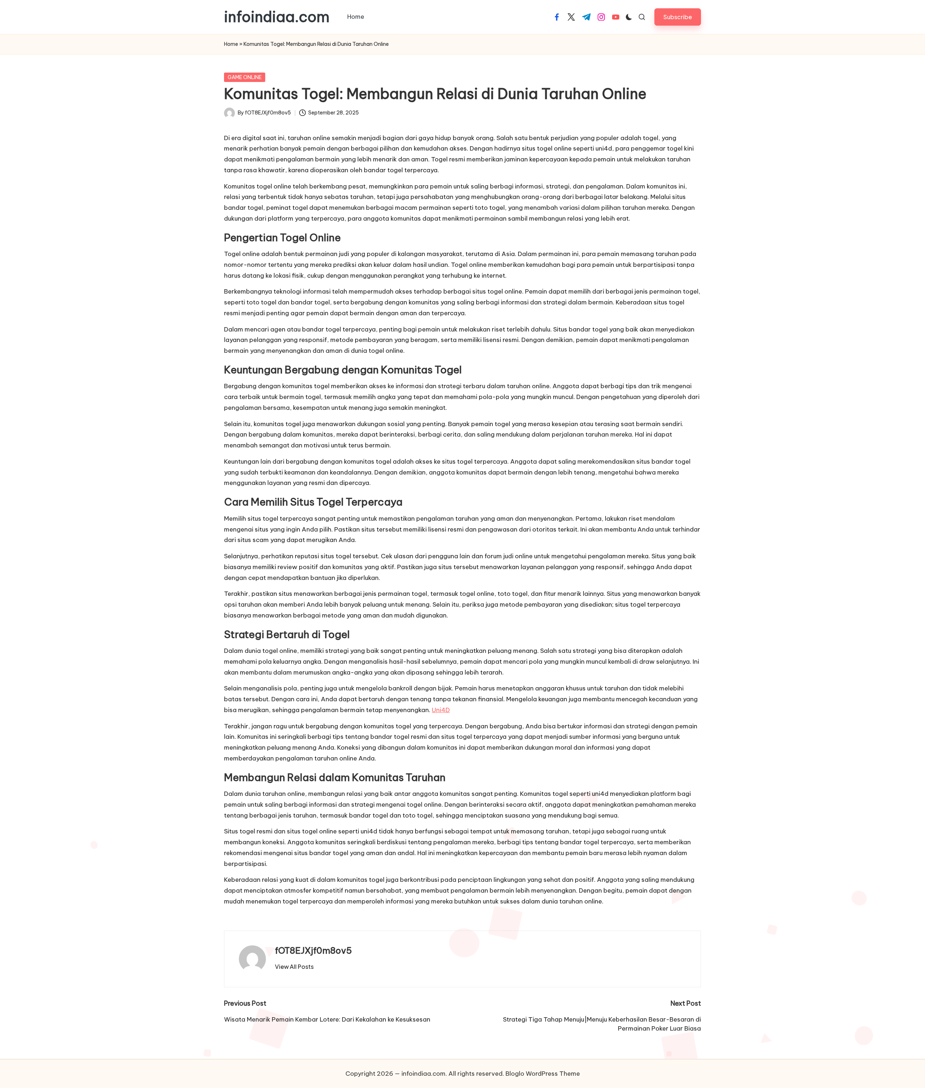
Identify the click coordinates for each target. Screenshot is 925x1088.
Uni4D (441, 710)
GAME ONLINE (245, 77)
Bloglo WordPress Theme (542, 1074)
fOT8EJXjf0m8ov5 (313, 950)
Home (231, 44)
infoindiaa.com (277, 17)
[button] (677, 16)
